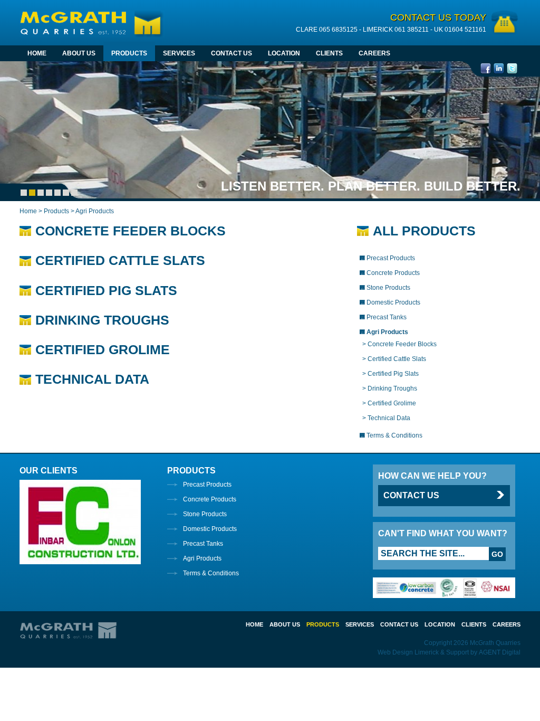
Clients (329, 53)
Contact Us (231, 53)
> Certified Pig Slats (390, 373)
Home (36, 53)
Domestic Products (210, 529)
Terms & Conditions (211, 573)
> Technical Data (386, 418)
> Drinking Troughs (389, 388)
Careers (374, 53)
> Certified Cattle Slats (394, 359)
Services (179, 53)
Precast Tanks (203, 543)
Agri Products (202, 558)
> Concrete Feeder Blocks (399, 344)
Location (284, 53)
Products (129, 53)
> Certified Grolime (389, 403)
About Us (78, 53)
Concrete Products (209, 499)
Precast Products (207, 484)
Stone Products (205, 514)
